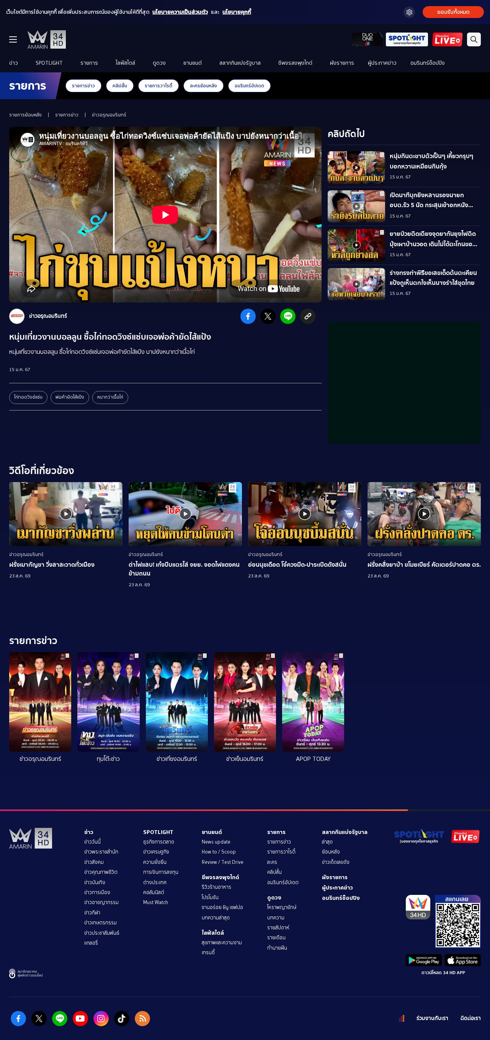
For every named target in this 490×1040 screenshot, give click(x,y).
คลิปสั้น (120, 85)
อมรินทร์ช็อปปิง (427, 63)
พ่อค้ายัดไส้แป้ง (70, 397)
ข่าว (13, 63)
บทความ (275, 917)
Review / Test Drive (222, 862)
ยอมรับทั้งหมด (453, 12)
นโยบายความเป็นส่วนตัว (180, 12)
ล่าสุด (327, 841)
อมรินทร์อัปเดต (249, 85)
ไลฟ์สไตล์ (125, 63)
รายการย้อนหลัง (25, 114)
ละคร (272, 862)
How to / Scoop (219, 851)
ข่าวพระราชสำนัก (101, 851)
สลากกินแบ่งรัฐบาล (240, 63)
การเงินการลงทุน (160, 872)
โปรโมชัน (210, 897)
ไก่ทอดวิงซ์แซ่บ (28, 397)
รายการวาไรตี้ (158, 85)
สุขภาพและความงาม (222, 942)
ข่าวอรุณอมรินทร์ (109, 114)
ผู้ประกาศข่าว (382, 63)
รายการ (89, 63)
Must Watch (155, 902)
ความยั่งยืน (155, 862)
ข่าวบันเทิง (94, 882)
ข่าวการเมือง (97, 892)
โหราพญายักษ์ (281, 907)
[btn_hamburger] (13, 39)
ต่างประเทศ (155, 882)
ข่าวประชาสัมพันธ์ (101, 933)
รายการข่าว (83, 85)
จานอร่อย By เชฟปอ (222, 907)
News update (216, 841)
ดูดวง (159, 63)
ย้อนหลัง (331, 851)
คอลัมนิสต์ (153, 892)
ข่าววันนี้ (92, 841)
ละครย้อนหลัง (203, 85)
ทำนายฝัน (277, 948)
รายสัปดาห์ (278, 927)
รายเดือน (276, 937)
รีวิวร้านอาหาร (216, 887)
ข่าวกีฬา (92, 912)
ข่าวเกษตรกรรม (100, 922)
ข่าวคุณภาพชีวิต (101, 872)
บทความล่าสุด (216, 917)
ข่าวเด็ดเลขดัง (336, 862)
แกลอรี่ (91, 943)
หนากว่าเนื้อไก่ (110, 397)
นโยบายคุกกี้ (236, 12)
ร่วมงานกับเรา (432, 1018)
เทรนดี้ (208, 952)
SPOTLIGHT (49, 63)
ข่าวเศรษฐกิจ (156, 851)
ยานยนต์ (192, 63)
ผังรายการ (342, 63)
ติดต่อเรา (471, 1018)
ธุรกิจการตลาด (158, 841)
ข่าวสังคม (94, 862)
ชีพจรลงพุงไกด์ (295, 63)
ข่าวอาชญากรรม (101, 902)
